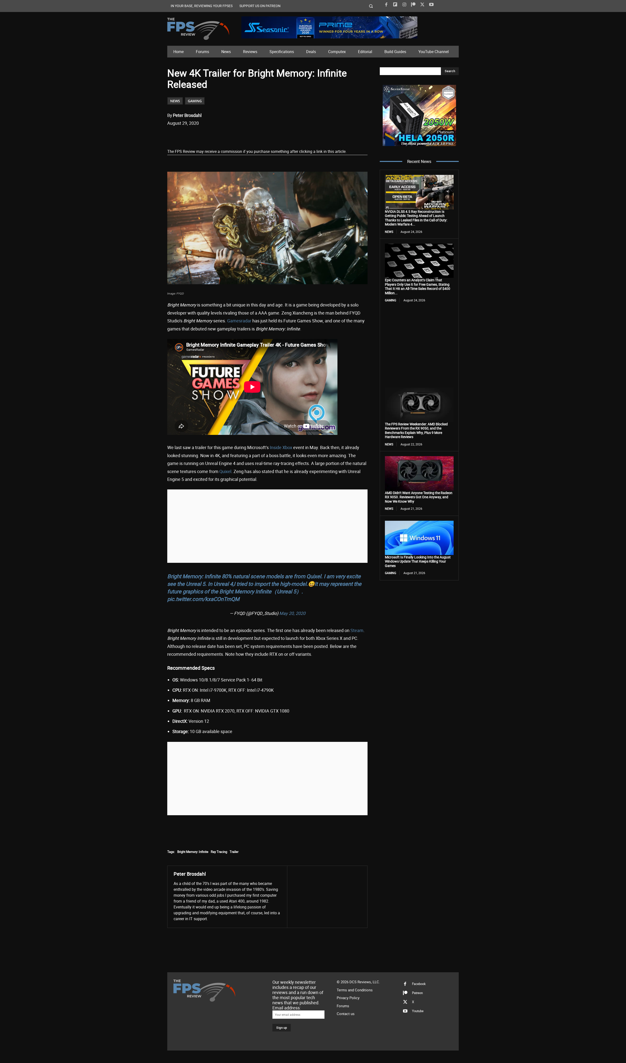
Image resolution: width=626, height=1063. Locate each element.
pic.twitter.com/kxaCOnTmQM (203, 598)
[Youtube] (431, 4)
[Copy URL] (247, 136)
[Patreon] (413, 4)
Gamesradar (239, 321)
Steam (356, 630)
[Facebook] (386, 4)
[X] (422, 4)
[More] (258, 136)
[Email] (235, 136)
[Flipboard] (395, 4)
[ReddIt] (224, 136)
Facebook (419, 984)
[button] (371, 6)
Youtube (418, 1011)
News (175, 101)
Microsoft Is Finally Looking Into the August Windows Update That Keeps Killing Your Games (418, 561)
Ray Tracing (219, 851)
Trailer (234, 851)
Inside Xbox (281, 447)
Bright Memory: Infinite (192, 851)
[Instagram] (404, 4)
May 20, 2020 (292, 613)
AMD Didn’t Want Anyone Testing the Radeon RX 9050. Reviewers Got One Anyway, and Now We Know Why (418, 497)
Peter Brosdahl (187, 115)
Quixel (225, 471)
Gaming (195, 101)
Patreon (417, 993)
